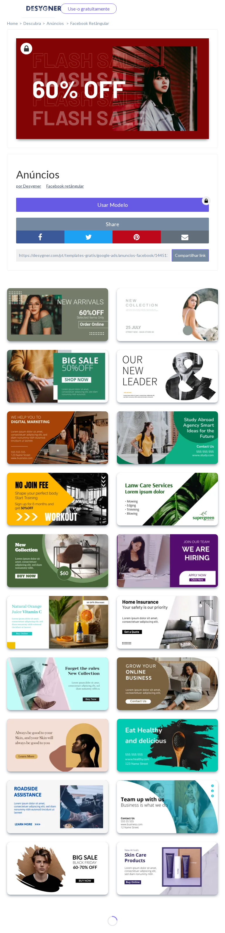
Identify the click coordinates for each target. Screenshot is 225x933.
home (12, 23)
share (112, 224)
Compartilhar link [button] (190, 255)
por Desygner (28, 185)
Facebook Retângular (89, 23)
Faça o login (38, 8)
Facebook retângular (65, 185)
